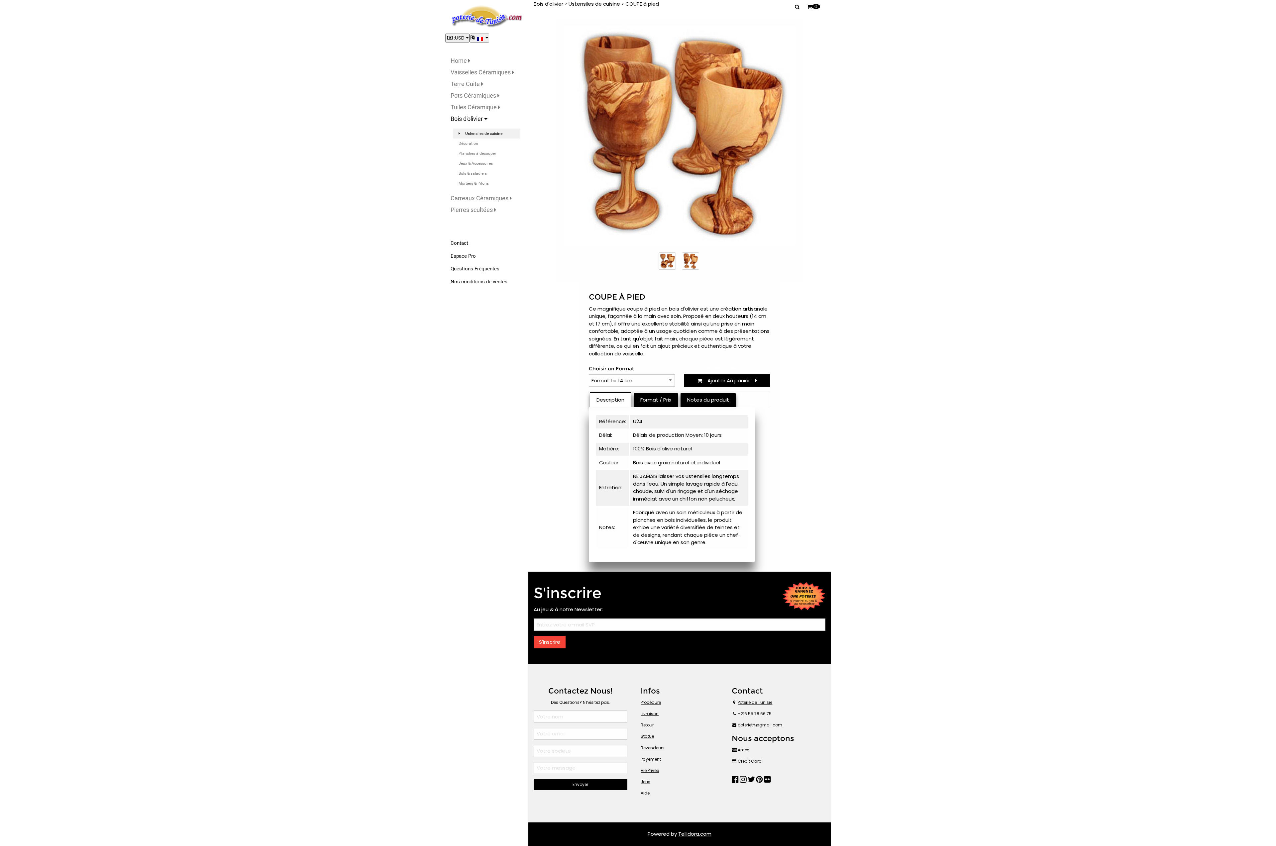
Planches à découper (477, 153)
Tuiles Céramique (474, 107)
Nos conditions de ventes (479, 282)
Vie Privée (650, 770)
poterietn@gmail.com (760, 725)
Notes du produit (708, 399)
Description (610, 399)
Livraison (650, 713)
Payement (651, 759)
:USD (459, 37)
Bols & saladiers (473, 173)
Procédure (651, 702)
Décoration (468, 143)
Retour (647, 725)
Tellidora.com (694, 833)
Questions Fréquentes (475, 269)
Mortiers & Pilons (474, 183)
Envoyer (580, 784)
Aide (645, 793)
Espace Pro (463, 256)
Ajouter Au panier (728, 380)
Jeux (645, 782)
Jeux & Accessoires (476, 163)
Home (459, 60)
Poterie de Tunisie (755, 702)
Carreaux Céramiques (480, 198)
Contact (459, 243)
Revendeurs (653, 748)
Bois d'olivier (467, 118)
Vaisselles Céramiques (481, 72)
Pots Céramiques (474, 95)
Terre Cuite (466, 83)
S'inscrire (549, 641)
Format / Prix (655, 399)
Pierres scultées (472, 209)
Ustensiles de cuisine (483, 133)
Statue (647, 736)
